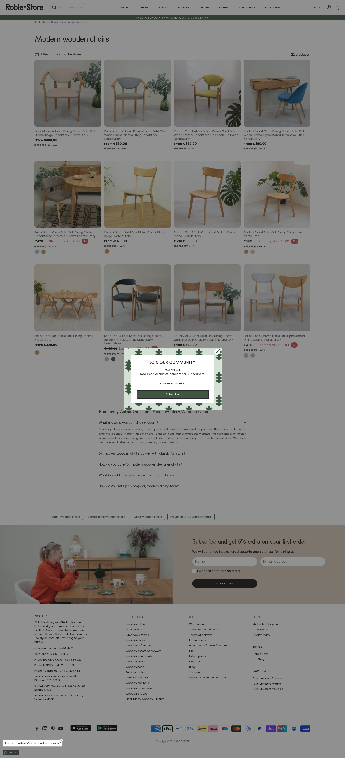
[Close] (217, 352)
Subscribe (172, 394)
